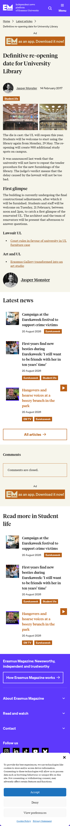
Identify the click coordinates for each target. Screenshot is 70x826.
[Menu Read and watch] (63, 713)
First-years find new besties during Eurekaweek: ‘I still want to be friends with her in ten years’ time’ (41, 354)
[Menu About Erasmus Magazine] (63, 698)
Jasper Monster (26, 88)
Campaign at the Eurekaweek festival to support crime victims (40, 319)
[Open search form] (50, 8)
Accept (35, 792)
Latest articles (24, 21)
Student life (11, 99)
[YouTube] (35, 751)
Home (6, 21)
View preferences (35, 813)
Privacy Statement (42, 821)
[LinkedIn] (16, 751)
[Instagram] (6, 751)
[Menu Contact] (63, 728)
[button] (64, 757)
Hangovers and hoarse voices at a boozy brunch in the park (38, 398)
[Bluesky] (45, 751)
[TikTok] (25, 751)
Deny (35, 802)
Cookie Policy (24, 821)
